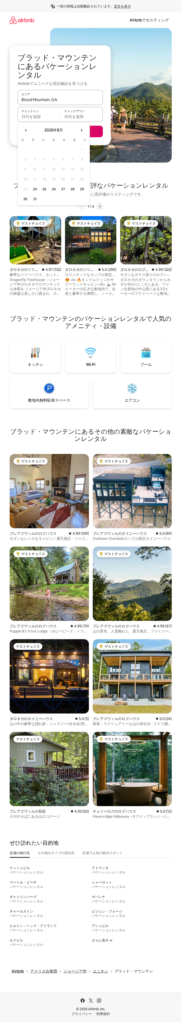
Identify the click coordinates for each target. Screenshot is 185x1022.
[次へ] (100, 206)
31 (35, 199)
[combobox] (60, 100)
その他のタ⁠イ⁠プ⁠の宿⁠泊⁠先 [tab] (56, 853)
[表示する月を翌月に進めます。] (81, 130)
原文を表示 (122, 6)
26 (54, 189)
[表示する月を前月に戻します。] (26, 130)
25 (44, 189)
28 (72, 189)
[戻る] (82, 206)
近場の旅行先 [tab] (20, 853)
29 (82, 189)
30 (25, 199)
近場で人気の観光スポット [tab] (102, 853)
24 (35, 189)
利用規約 (103, 1014)
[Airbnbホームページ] (22, 20)
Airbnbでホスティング (149, 20)
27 (63, 189)
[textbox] (38, 116)
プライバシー (82, 1014)
